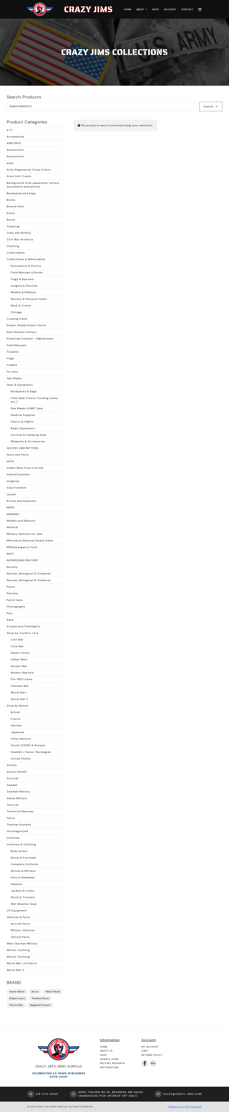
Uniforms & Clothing (21, 844)
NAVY (10, 553)
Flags (10, 358)
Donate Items (109, 1059)
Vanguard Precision (40, 1005)
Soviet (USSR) (17, 772)
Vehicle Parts (20, 937)
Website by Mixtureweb (185, 1106)
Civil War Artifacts (20, 239)
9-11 (9, 130)
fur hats (12, 371)
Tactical (12, 805)
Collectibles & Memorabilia (26, 259)
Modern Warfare (22, 672)
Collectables (16, 252)
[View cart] (200, 9)
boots (11, 213)
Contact (187, 9)
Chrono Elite (16, 1005)
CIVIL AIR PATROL (19, 233)
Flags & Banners (22, 279)
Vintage (16, 312)
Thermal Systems (19, 824)
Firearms (13, 352)
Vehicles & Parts (18, 917)
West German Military (22, 943)
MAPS (11, 507)
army (10, 163)
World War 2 (15, 970)
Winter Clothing (18, 950)
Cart (144, 1050)
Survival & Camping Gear (29, 435)
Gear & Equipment (20, 385)
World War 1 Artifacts (22, 963)
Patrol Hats (15, 600)
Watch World (52, 991)
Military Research (112, 1063)
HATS (10, 461)
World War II (19, 699)
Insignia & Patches (24, 285)
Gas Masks (14, 378)
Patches (12, 593)
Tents (11, 818)
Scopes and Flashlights (23, 626)
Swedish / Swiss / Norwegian (31, 752)
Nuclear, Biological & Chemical (29, 573)
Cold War (17, 646)
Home (127, 9)
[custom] (153, 1063)
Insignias (13, 481)
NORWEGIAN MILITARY (23, 560)
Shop (155, 9)
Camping (13, 226)
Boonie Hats (15, 206)
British (15, 712)
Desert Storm (20, 653)
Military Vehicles (23, 930)
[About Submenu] (145, 9)
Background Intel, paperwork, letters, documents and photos (33, 184)
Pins (10, 613)
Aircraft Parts (20, 923)
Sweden (12, 785)
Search (209, 106)
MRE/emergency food (22, 547)
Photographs (16, 606)
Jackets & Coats (22, 890)
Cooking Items (17, 319)
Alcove (35, 991)
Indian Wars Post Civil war (25, 468)
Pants (11, 587)
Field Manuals (16, 345)
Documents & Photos (26, 266)
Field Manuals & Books (27, 272)
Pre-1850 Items (21, 679)
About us (106, 1050)
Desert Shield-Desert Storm (26, 325)
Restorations (109, 1067)
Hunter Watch (17, 991)
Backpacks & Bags (24, 391)
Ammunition (15, 150)
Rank (10, 620)
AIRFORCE (14, 143)
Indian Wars (19, 659)
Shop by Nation (18, 705)
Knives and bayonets (21, 501)
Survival (12, 778)
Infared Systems (18, 474)
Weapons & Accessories (28, 441)
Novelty (12, 567)
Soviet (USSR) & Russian (28, 745)
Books (11, 200)
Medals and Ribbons (21, 520)
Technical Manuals (20, 811)
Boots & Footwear (23, 857)
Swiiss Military (17, 798)
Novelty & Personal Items (29, 299)
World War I (19, 692)
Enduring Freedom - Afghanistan (30, 338)
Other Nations (21, 738)
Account (170, 9)
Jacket (11, 494)
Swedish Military (18, 791)
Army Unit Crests (19, 176)
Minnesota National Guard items (30, 540)
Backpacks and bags (21, 193)
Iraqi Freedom (16, 487)
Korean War (19, 666)
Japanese (17, 732)
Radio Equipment (23, 428)
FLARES (12, 365)
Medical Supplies (23, 415)
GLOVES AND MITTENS (23, 448)
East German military (22, 332)
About (140, 9)
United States (21, 758)
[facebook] (144, 1063)
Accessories (15, 136)
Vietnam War (20, 686)
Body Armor (19, 851)
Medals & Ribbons (23, 292)
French (16, 719)
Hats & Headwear (23, 877)
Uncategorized (17, 831)
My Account (149, 1046)
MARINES (13, 514)
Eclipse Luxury (17, 998)
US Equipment (17, 910)
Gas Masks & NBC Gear (27, 408)
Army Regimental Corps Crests (29, 169)
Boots (11, 219)
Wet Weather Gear (24, 904)
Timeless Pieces (40, 998)
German (16, 725)
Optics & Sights (22, 421)
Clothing (13, 246)
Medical (12, 527)
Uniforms (13, 838)
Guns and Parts (18, 454)
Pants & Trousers (23, 897)
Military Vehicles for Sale (24, 534)
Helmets (16, 884)
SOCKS (12, 765)
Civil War (17, 639)
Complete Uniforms (24, 864)
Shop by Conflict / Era (22, 633)
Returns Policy (151, 1054)
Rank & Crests (21, 305)
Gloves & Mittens (23, 871)
